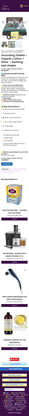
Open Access (21, 406)
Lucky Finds (16, 171)
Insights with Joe (9, 406)
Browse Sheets (7, 164)
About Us (16, 395)
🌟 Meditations (9, 400)
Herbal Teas (18, 215)
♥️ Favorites (7, 395)
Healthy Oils (11, 345)
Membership (20, 397)
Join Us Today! (14, 380)
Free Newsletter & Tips (14, 385)
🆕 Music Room (20, 404)
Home (2, 50)
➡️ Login (6, 393)
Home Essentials (10, 50)
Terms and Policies (11, 408)
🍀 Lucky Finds (21, 400)
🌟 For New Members (18, 393)
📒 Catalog (9, 397)
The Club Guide (20, 398)
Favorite (15, 359)
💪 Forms (24, 395)
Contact (10, 410)
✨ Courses (8, 398)
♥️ (14, 369)
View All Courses (14, 375)
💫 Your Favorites (14, 364)
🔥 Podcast (9, 404)
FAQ (25, 402)
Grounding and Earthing (17, 169)
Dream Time (10, 215)
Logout (22, 408)
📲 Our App (18, 402)
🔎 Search (19, 410)
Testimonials (7, 402)
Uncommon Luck (6, 173)
